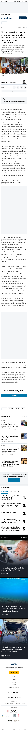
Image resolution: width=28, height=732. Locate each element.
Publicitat (14, 682)
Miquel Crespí (4, 82)
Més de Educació (6, 416)
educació (4, 408)
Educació (4, 22)
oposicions (11, 408)
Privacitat (6, 703)
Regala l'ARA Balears (14, 687)
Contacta (14, 684)
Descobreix (4, 537)
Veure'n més (24, 537)
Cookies (23, 703)
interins (17, 408)
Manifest (14, 676)
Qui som (14, 679)
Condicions (17, 703)
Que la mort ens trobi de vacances (14, 101)
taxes (23, 408)
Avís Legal (12, 703)
